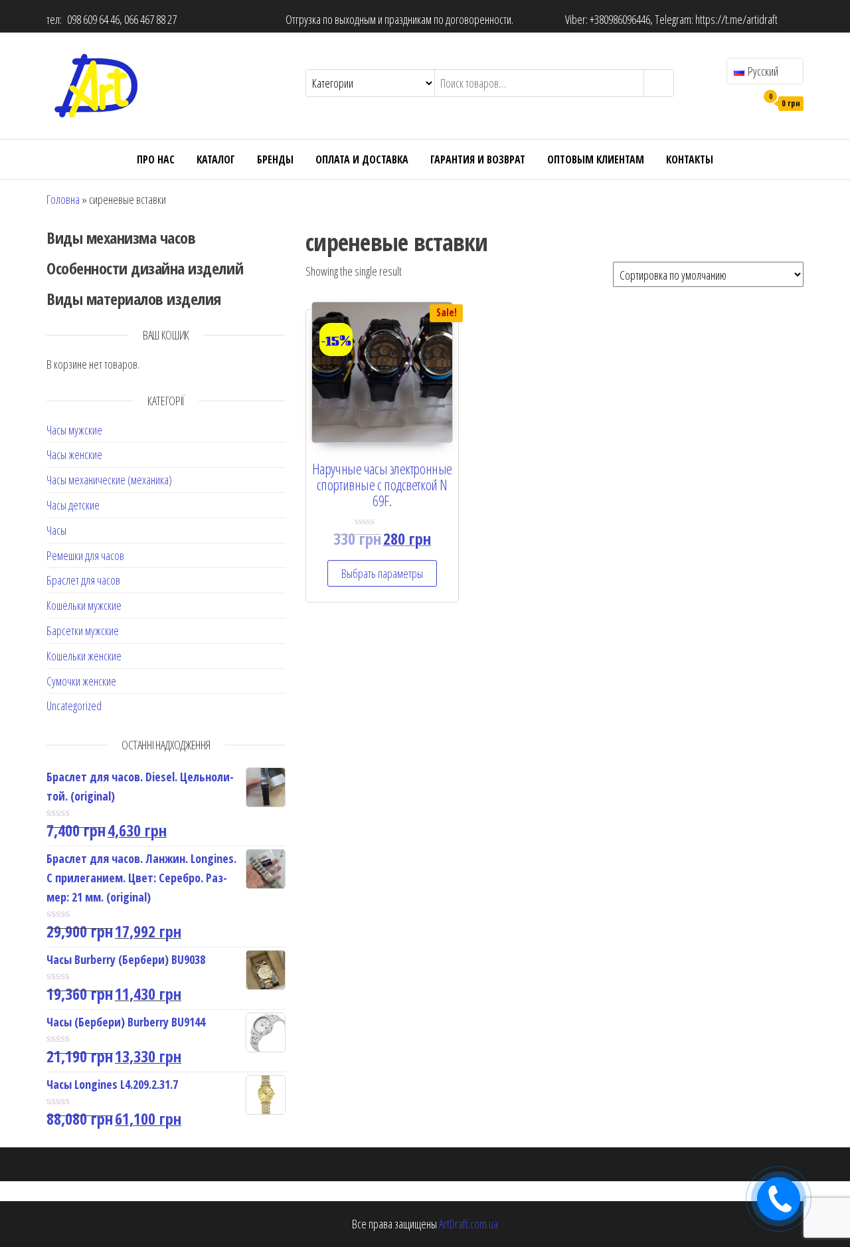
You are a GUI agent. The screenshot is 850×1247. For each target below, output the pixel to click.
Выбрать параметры (382, 573)
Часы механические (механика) (109, 480)
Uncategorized (74, 706)
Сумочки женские (81, 681)
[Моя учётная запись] (742, 102)
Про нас (156, 159)
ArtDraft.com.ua (468, 1224)
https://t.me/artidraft (736, 19)
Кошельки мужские (84, 605)
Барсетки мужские (82, 630)
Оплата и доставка (361, 159)
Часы (56, 530)
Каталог (216, 159)
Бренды (275, 159)
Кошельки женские (84, 656)
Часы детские (73, 505)
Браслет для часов (83, 580)
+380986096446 (620, 19)
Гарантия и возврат (477, 159)
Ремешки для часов (85, 555)
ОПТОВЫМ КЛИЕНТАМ (595, 159)
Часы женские (74, 454)
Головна (63, 199)
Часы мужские (74, 430)
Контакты (689, 159)
